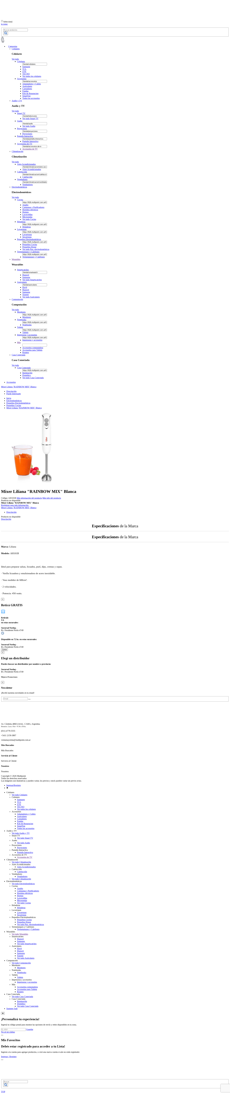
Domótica (26, 375)
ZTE (24, 71)
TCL (24, 69)
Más (19, 342)
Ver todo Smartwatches (32, 280)
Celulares (16, 49)
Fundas (25, 91)
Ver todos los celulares (31, 76)
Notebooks (21, 319)
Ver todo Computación (21, 963)
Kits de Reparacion (30, 93)
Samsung (26, 67)
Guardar (29, 1029)
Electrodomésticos (19, 187)
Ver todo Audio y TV (21, 833)
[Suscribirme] (29, 699)
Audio (19, 121)
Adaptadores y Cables (31, 84)
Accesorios (21, 79)
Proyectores (22, 128)
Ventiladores (22, 179)
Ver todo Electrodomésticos (23, 884)
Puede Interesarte (13, 394)
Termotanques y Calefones (28, 252)
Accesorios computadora (32, 348)
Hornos (25, 212)
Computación (17, 299)
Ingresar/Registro (13, 785)
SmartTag (26, 96)
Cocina (20, 200)
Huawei (25, 275)
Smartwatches (23, 270)
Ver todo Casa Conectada (33, 378)
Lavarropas (21, 229)
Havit (24, 287)
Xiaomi (25, 294)
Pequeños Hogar (29, 247)
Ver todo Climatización (21, 862)
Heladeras (21, 222)
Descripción (11, 391)
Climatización (17, 151)
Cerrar (4, 650)
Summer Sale (12, 1008)
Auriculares (27, 86)
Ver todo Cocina (29, 219)
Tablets (20, 327)
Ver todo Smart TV (30, 118)
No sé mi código (8, 1032)
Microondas (27, 217)
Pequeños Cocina (29, 244)
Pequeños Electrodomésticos (29, 239)
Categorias (12, 46)
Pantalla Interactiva (25, 136)
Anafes (25, 205)
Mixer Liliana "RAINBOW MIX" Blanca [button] (18, 387)
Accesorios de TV (24, 144)
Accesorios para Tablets (32, 350)
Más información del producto (29, 498)
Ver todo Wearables (20, 934)
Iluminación (27, 373)
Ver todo (15, 59)
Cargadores (27, 89)
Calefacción (22, 172)
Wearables (16, 259)
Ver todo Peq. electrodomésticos (35, 249)
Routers (25, 352)
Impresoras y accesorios (27, 335)
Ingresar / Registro (9, 1056)
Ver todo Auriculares (31, 297)
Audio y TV (17, 101)
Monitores (21, 312)
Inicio (8, 398)
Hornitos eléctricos (30, 210)
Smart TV (21, 113)
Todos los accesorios (31, 98)
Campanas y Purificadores (33, 207)
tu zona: (4, 24)
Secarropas (27, 237)
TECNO (26, 74)
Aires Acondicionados (26, 164)
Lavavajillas (27, 214)
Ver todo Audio (28, 126)
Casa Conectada (18, 355)
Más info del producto (51, 498)
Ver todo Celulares (19, 795)
